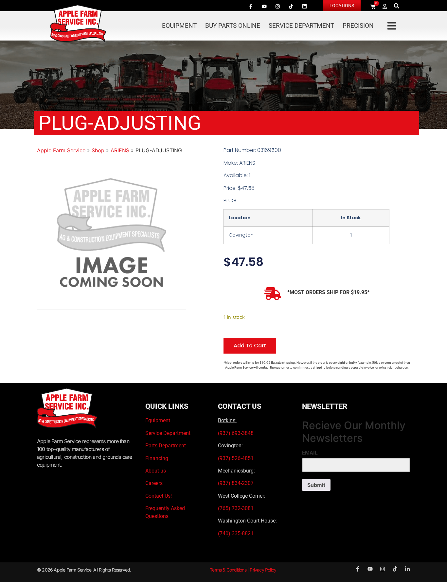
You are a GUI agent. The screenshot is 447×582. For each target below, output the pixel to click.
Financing (156, 458)
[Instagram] (277, 6)
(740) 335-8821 (236, 533)
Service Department (301, 25)
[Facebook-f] (251, 6)
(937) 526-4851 (236, 458)
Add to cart (250, 345)
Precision (358, 25)
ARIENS (120, 150)
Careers (154, 483)
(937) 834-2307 (236, 483)
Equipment (179, 25)
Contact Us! (158, 496)
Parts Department (165, 445)
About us (155, 471)
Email (310, 453)
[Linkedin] (304, 6)
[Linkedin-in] (407, 569)
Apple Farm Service (61, 150)
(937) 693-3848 (236, 433)
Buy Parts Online (232, 25)
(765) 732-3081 (236, 508)
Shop (98, 150)
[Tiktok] (291, 6)
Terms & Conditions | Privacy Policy (243, 570)
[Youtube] (264, 6)
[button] (396, 5)
